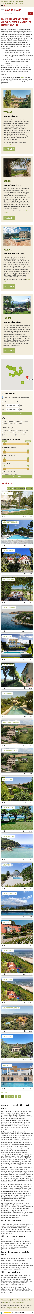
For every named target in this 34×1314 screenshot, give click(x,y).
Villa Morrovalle (10, 750)
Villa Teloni (7, 493)
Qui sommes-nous (7, 3)
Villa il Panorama (10, 893)
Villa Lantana (8, 808)
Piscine (13, 430)
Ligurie (18, 421)
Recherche (17, 413)
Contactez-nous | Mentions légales (12, 1)
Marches (25, 421)
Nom (8, 488)
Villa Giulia (7, 979)
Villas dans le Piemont (9, 1302)
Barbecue (27, 432)
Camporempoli (8, 144)
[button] (27, 377)
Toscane (20, 423)
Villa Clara (7, 1036)
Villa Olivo (7, 636)
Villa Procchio (9, 608)
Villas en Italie (5, 1300)
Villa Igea (6, 922)
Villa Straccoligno (10, 522)
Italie (22, 77)
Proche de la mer (8, 435)
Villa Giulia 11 (8, 951)
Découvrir (9, 149)
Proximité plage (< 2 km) (11, 474)
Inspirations (20, 1302)
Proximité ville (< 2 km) (10, 472)
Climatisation (18, 432)
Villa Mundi (7, 693)
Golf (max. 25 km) (23, 430)
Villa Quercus (8, 579)
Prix (27, 488)
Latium (11, 421)
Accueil (21, 3)
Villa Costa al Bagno (11, 1008)
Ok (30, 13)
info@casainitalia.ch (13, 1308)
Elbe (5, 421)
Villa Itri (6, 865)
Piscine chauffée (20, 435)
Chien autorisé (8, 432)
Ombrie (12, 423)
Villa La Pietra (8, 836)
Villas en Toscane (16, 1300)
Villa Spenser (8, 550)
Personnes (18, 488)
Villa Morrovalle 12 (11, 722)
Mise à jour (17, 477)
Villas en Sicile (27, 1300)
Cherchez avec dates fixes (12, 401)
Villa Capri (7, 1065)
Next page (4, 1092)
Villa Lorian (7, 779)
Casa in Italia (13, 9)
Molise (5, 423)
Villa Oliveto (8, 665)
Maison (6, 430)
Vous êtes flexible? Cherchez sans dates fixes (15, 398)
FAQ (16, 3)
